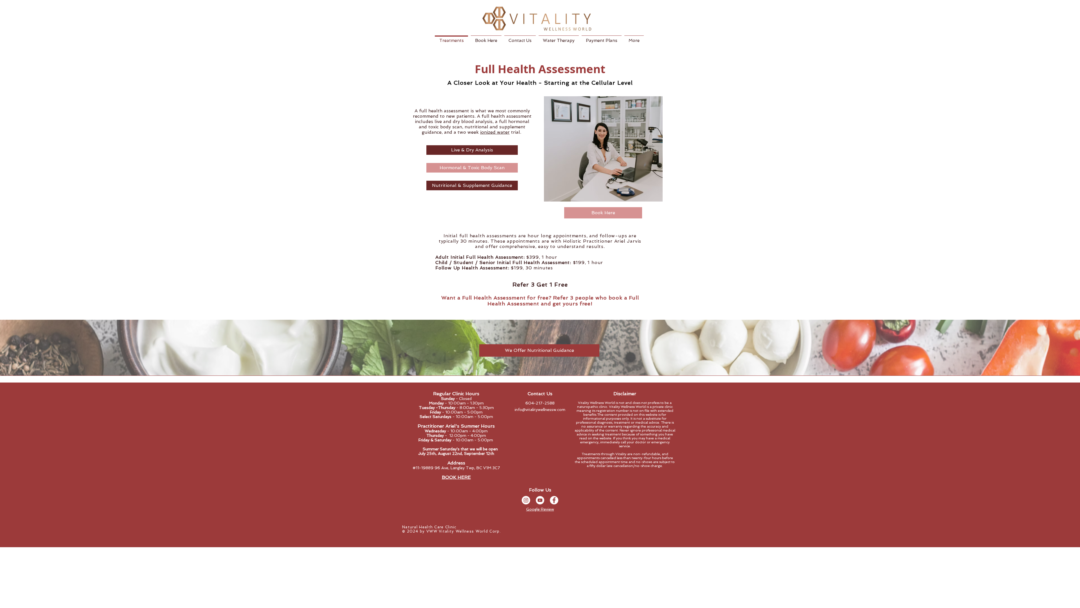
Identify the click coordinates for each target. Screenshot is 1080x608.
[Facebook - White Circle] (554, 500)
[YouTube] (540, 500)
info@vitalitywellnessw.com (540, 409)
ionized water (495, 132)
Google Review (540, 509)
